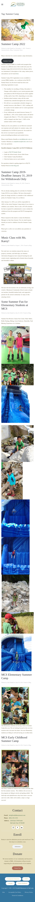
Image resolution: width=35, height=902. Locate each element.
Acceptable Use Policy (14, 892)
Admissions (17, 846)
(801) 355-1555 (13, 818)
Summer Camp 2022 (13, 44)
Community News (17, 50)
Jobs (3, 892)
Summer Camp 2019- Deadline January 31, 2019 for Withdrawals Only (16, 175)
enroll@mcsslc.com (24, 139)
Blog (11, 50)
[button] (2, 4)
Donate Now (17, 868)
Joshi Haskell (10, 48)
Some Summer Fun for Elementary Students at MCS (14, 305)
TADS (26, 879)
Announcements (5, 50)
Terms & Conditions (17, 895)
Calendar (10, 883)
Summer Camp (7, 61)
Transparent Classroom (13, 879)
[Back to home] (17, 4)
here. (17, 73)
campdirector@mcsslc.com (21, 141)
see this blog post (14, 165)
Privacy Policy (29, 892)
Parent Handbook (22, 883)
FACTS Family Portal (15, 152)
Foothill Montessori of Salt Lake (25, 888)
